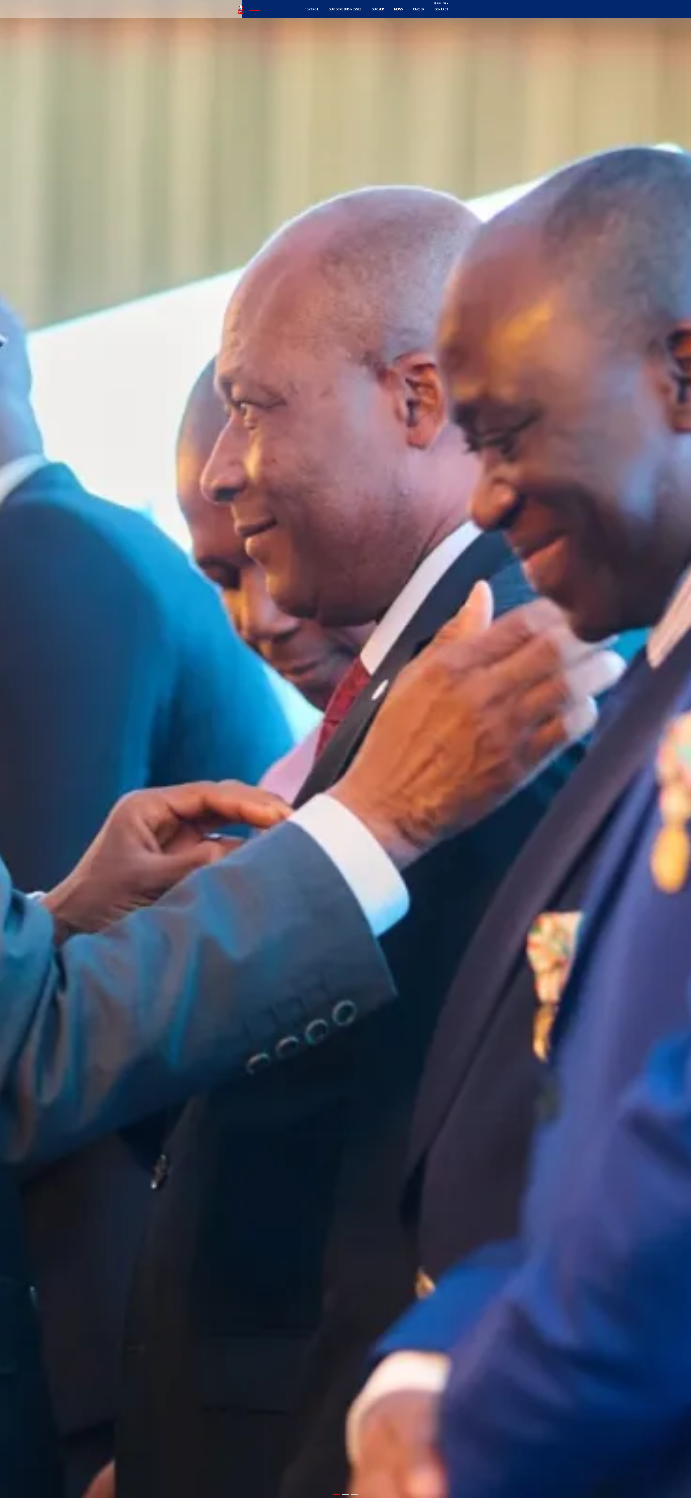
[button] (312, 9)
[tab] (336, 1494)
